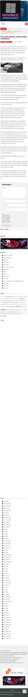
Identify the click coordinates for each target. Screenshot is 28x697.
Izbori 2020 (6, 264)
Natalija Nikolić (12, 302)
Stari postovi (6, 276)
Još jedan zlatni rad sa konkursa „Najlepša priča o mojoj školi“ (9, 432)
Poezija (5, 271)
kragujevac (22, 298)
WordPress (6, 692)
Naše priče (9, 42)
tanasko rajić (24, 306)
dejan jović (23, 296)
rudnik (13, 304)
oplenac (5, 304)
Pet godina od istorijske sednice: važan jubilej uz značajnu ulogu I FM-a (10, 336)
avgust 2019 (6, 627)
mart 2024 (6, 538)
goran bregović (2, 298)
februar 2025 (7, 515)
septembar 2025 (7, 510)
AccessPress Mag (16, 692)
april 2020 (6, 610)
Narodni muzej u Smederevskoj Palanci (9, 384)
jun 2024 (6, 531)
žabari (22, 313)
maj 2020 (6, 608)
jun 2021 (5, 587)
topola (3, 309)
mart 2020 (6, 613)
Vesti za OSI (6, 288)
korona (13, 298)
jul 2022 (5, 566)
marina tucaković (17, 300)
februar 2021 (6, 594)
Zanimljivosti (6, 283)
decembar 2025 (7, 503)
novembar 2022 (7, 557)
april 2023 (6, 552)
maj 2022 (6, 571)
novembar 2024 (7, 520)
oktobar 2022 (7, 559)
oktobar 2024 (7, 522)
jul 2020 (5, 603)
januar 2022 (6, 578)
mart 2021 (6, 592)
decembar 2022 (7, 555)
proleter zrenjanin (9, 304)
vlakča (12, 312)
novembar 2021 (7, 582)
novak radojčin (21, 302)
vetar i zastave (21, 309)
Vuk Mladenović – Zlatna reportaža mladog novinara (9, 493)
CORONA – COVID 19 (8, 255)
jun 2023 (6, 550)
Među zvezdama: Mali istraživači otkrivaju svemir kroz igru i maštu (9, 352)
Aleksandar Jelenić (3, 296)
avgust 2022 (6, 564)
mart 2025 (6, 513)
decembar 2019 (7, 617)
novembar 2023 (7, 543)
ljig (10, 300)
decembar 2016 (7, 636)
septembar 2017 (7, 634)
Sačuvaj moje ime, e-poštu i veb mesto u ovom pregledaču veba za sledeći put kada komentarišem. (6, 218)
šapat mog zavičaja (16, 313)
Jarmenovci (9, 298)
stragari (18, 306)
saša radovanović (18, 304)
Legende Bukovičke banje (9, 462)
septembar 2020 (7, 601)
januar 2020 (6, 615)
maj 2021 (6, 589)
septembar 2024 (7, 524)
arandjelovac (9, 296)
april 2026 (6, 501)
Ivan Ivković (11, 694)
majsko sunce (13, 300)
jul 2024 (5, 529)
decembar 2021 (7, 580)
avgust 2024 (6, 527)
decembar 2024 (7, 517)
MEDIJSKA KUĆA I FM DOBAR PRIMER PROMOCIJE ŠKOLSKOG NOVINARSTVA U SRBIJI (9, 416)
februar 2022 (7, 575)
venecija (17, 309)
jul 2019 (5, 629)
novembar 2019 (7, 620)
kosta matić (17, 298)
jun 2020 (6, 606)
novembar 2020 (7, 596)
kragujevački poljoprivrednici (4, 300)
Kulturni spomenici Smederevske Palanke (9, 448)
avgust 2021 (6, 585)
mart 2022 (6, 573)
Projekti (5, 274)
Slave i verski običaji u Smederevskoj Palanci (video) (9, 477)
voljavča (15, 312)
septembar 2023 (7, 548)
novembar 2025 (7, 506)
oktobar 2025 (7, 508)
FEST (26, 296)
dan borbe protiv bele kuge (17, 296)
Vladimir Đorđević (8, 312)
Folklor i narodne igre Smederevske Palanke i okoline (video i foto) (9, 399)
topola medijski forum (10, 309)
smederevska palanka (11, 306)
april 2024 (6, 536)
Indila (6, 298)
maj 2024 (6, 534)
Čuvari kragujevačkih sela (6, 313)
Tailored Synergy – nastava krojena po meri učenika (9, 368)
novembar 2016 (7, 638)
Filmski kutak (6, 262)
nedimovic (17, 302)
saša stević (22, 304)
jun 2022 (6, 569)
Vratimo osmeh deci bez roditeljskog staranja (14, 281)
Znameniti (6, 285)
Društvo (9, 31)
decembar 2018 (7, 631)
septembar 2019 (7, 624)
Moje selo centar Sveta (9, 267)
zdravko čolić (24, 312)
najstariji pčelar (6, 302)
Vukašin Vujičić (20, 312)
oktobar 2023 (7, 545)
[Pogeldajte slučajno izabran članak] (2, 24)
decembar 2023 (7, 541)
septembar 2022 (7, 562)
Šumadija (6, 278)
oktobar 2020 (7, 599)
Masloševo (22, 300)
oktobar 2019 (7, 622)
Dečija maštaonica (8, 257)
